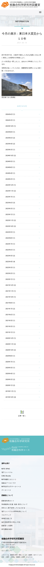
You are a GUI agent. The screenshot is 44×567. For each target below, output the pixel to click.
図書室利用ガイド (8, 501)
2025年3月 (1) (10, 150)
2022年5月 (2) (10, 256)
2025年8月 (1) (10, 132)
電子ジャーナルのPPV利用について (14, 511)
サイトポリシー (7, 551)
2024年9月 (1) (10, 161)
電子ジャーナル (7, 472)
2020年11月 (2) (11, 344)
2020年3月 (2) (10, 379)
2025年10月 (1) (11, 126)
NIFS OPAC (6, 469)
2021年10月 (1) (11, 297)
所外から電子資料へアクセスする (13, 508)
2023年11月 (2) (11, 191)
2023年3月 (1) (10, 208)
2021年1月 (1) (10, 332)
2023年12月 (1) (11, 185)
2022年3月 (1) (10, 267)
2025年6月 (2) (10, 138)
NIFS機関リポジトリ (9, 479)
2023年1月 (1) (10, 214)
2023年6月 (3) (10, 203)
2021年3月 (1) (10, 326)
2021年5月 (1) (10, 320)
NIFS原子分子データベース (11, 486)
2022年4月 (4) (10, 262)
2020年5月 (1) (10, 368)
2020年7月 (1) (10, 362)
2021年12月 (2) (11, 285)
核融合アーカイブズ (9, 483)
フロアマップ (6, 515)
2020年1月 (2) (10, 385)
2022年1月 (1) (10, 279)
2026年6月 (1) (10, 114)
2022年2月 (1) (10, 273)
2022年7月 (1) (10, 244)
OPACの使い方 (7, 518)
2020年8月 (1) (10, 356)
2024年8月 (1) (10, 167)
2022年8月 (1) (10, 238)
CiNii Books (6, 476)
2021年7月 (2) (10, 309)
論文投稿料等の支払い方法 (11, 522)
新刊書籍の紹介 (7, 529)
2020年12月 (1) (11, 338)
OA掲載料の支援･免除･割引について (15, 504)
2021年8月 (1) (10, 303)
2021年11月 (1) (11, 291)
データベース (6, 490)
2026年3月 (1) (10, 120)
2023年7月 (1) (10, 197)
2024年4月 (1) (10, 173)
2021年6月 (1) (10, 315)
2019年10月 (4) (11, 397)
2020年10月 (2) (11, 350)
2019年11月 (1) (11, 391)
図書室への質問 (7, 525)
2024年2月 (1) (10, 179)
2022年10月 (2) (11, 226)
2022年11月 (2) (11, 220)
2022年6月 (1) (10, 250)
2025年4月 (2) (10, 144)
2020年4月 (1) (10, 373)
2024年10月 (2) (11, 155)
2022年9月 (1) (10, 232)
